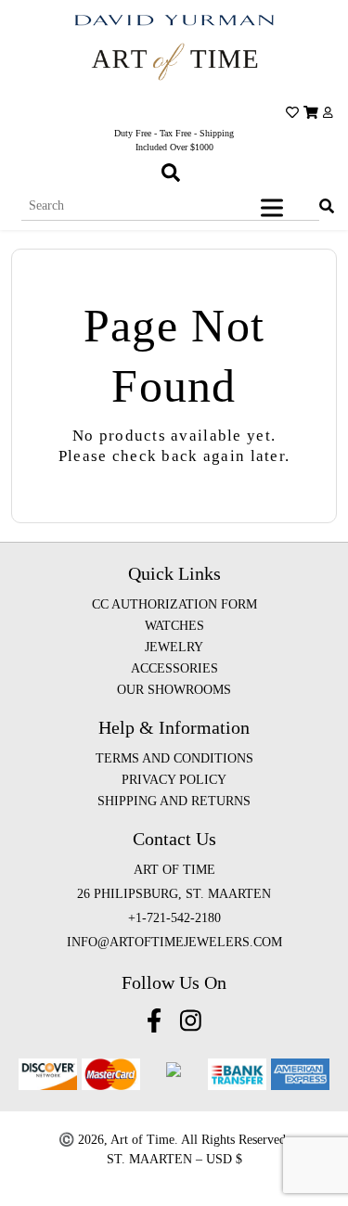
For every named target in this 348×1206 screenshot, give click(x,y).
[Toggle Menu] (275, 207)
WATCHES (174, 626)
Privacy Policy (174, 780)
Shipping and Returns (174, 801)
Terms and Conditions (174, 758)
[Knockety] (174, 61)
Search (323, 193)
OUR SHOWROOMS (174, 690)
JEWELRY (174, 647)
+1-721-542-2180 (174, 918)
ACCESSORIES (174, 668)
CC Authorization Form (174, 604)
